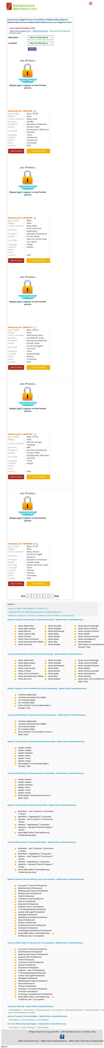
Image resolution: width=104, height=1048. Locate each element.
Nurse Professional (26, 920)
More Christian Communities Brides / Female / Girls (34, 706)
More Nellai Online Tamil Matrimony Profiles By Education (34, 833)
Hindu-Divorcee (25, 644)
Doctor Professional (27, 901)
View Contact (16, 151)
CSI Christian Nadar (26, 700)
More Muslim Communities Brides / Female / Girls (33, 765)
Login (18, 608)
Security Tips (68, 615)
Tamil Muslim (42, 1020)
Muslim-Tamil (24, 758)
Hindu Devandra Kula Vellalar (30, 642)
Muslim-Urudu (24, 761)
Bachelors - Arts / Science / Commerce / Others (36, 812)
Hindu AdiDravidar (26, 626)
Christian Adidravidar (27, 694)
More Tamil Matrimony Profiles (21, 1013)
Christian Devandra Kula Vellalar (32, 697)
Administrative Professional (30, 888)
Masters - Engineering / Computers (34, 824)
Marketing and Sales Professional (32, 917)
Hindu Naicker (54, 636)
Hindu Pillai (52, 642)
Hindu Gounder (54, 626)
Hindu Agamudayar (26, 628)
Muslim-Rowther (25, 753)
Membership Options (35, 612)
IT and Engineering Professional (32, 909)
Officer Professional (27, 922)
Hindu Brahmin (24, 631)
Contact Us (42, 608)
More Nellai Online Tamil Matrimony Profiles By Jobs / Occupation (34, 934)
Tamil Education (92, 1010)
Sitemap (12, 615)
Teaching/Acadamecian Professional (34, 930)
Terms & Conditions (37, 615)
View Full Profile (38, 151)
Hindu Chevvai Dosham (28, 639)
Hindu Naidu (53, 634)
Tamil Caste (28, 1010)
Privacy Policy (54, 615)
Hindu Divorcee (25, 679)
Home (11, 608)
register (27, 85)
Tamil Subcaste (43, 1010)
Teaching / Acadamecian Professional (35, 994)
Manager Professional (27, 914)
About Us (22, 615)
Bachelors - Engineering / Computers (34, 816)
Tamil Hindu (13, 1020)
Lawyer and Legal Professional (31, 912)
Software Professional (27, 928)
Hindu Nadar (53, 639)
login (18, 85)
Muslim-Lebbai (24, 750)
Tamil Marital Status (73, 1010)
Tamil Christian (27, 1020)
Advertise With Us (16, 612)
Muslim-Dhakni (24, 747)
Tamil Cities (57, 1010)
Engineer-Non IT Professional (31, 906)
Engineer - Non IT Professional (31, 970)
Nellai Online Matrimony (20, 31)
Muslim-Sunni (24, 755)
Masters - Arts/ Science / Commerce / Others (35, 857)
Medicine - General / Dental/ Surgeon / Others (35, 828)
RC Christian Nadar (26, 702)
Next (56, 596)
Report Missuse (53, 612)
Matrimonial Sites (40, 31)
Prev (23, 596)
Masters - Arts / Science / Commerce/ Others (35, 820)
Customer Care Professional (30, 898)
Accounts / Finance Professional (32, 885)
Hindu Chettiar (24, 636)
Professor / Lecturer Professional (32, 989)
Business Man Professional (29, 893)
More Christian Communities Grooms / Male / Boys (35, 733)
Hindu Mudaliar (54, 628)
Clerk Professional (26, 896)
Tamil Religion (14, 1010)
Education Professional (28, 904)
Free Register (28, 608)
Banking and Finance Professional (33, 891)
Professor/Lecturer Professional (32, 925)
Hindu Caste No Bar (26, 634)
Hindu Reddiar (54, 644)
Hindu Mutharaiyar (56, 631)
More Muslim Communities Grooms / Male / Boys (34, 796)
